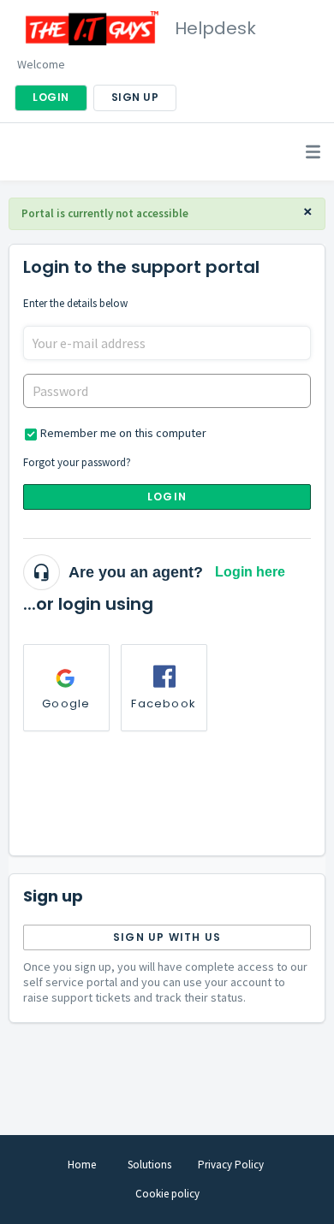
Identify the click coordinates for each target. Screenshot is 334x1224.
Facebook (163, 703)
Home (82, 1164)
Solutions (149, 1164)
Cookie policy (167, 1193)
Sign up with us (167, 937)
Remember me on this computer (123, 433)
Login (167, 496)
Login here (250, 572)
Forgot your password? (77, 462)
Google (66, 703)
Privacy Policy (231, 1164)
